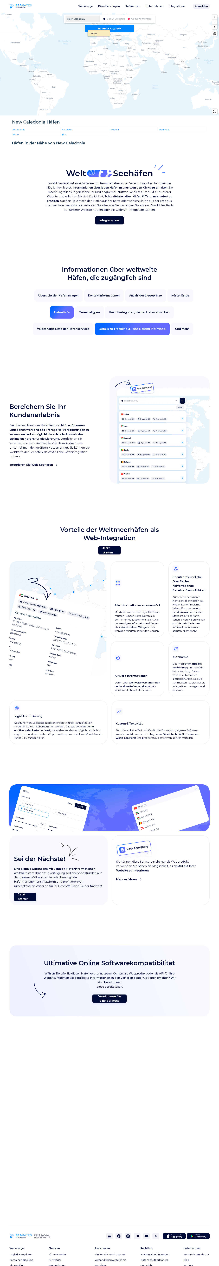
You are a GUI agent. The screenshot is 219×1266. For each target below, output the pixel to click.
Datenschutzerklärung (154, 1260)
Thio (64, 134)
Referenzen (132, 6)
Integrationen (177, 6)
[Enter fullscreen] (214, 111)
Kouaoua (67, 129)
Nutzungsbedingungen (154, 1254)
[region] (109, 64)
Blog (186, 1260)
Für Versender (57, 1254)
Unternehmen (154, 6)
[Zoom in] (214, 17)
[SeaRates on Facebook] (118, 1236)
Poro (16, 134)
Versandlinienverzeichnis (110, 1260)
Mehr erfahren (126, 879)
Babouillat (19, 129)
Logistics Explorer (20, 1254)
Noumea (164, 129)
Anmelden (201, 6)
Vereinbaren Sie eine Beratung (109, 998)
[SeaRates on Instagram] (128, 1236)
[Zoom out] (214, 22)
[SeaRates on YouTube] (146, 1236)
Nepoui (115, 129)
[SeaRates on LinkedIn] (109, 1236)
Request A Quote (109, 28)
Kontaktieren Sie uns (196, 1254)
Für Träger (54, 1260)
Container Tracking (21, 1260)
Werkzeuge (85, 6)
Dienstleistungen (109, 6)
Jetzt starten (107, 550)
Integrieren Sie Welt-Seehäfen (31, 464)
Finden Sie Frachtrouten (110, 1254)
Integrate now (109, 220)
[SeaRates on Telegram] (137, 1236)
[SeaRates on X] (155, 1236)
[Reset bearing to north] (214, 26)
